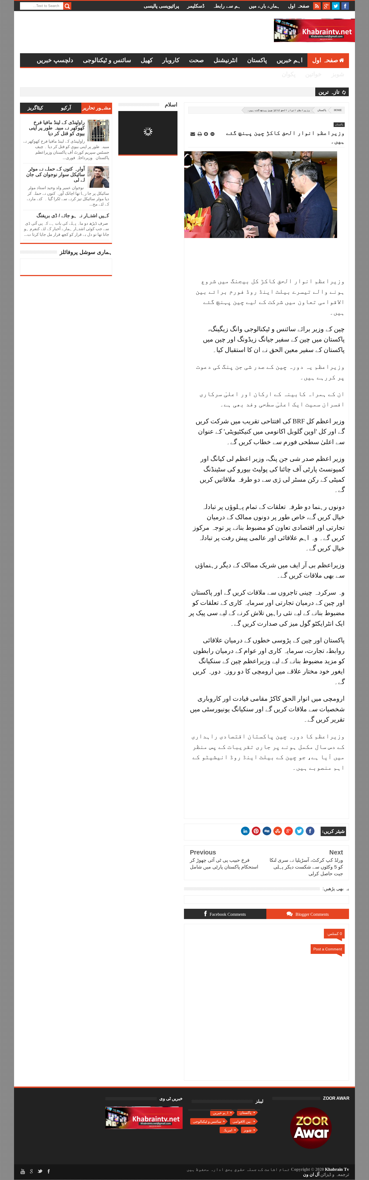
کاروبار (170, 60)
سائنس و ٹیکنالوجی (107, 60)
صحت (196, 60)
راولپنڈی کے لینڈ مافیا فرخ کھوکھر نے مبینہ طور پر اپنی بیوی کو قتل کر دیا (57, 128)
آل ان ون (311, 1174)
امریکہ (227, 1130)
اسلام (171, 105)
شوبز (337, 74)
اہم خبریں (290, 60)
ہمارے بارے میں (264, 6)
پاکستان (257, 60)
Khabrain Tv (337, 1169)
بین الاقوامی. (242, 1121)
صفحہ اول (298, 6)
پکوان (289, 74)
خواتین (313, 74)
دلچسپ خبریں (55, 60)
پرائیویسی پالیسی (161, 6)
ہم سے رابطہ (227, 6)
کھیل (147, 60)
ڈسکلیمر (195, 6)
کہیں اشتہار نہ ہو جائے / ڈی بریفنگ (72, 215)
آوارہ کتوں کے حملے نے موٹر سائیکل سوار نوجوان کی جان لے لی (55, 174)
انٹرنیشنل (225, 60)
